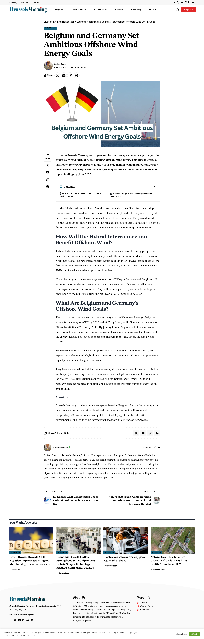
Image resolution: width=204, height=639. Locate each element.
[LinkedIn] (189, 2)
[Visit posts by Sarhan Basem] (48, 65)
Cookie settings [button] (180, 634)
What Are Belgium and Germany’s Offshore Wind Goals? (131, 194)
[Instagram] (185, 2)
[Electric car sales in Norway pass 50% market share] (125, 540)
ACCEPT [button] (194, 633)
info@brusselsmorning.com (21, 614)
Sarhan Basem (60, 64)
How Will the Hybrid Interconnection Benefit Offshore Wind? (81, 194)
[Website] (150, 447)
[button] (177, 9)
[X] (178, 2)
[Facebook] (174, 2)
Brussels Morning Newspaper (59, 21)
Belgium (147, 279)
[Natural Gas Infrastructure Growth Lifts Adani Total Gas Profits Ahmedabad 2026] (173, 540)
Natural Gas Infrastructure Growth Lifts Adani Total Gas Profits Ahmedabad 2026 (169, 561)
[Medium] (193, 2)
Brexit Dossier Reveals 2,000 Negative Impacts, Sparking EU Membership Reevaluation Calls (29, 561)
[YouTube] (182, 2)
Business (81, 21)
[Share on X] (57, 75)
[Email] (64, 75)
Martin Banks (17, 569)
